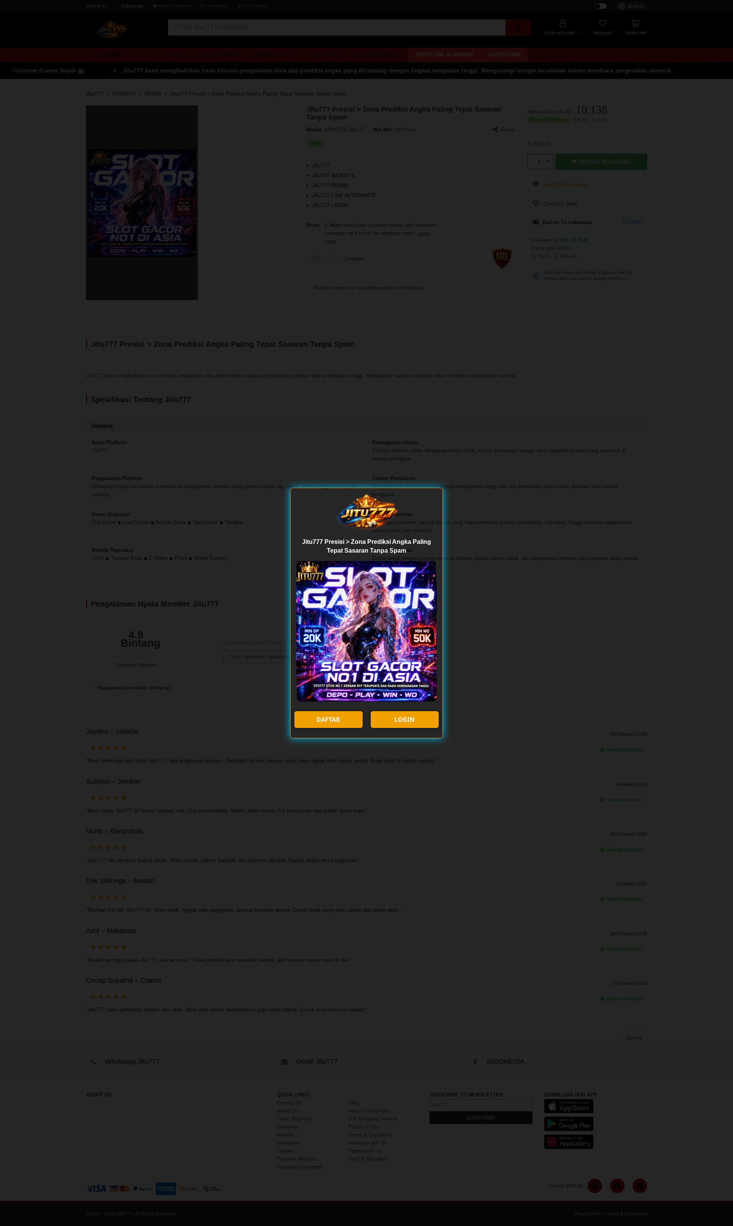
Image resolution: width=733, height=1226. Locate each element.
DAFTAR (328, 719)
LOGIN (404, 719)
